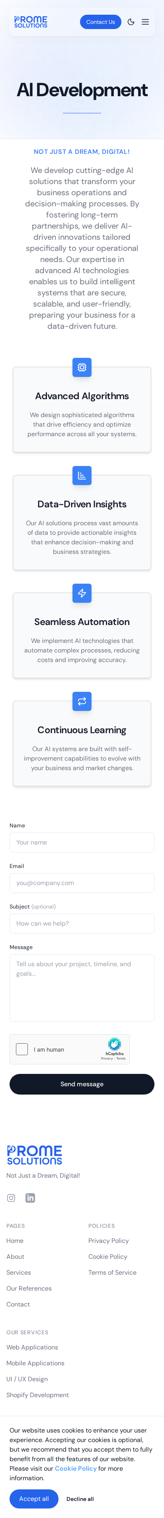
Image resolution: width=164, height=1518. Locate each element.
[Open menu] (145, 22)
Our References (29, 1288)
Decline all (80, 1498)
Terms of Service (112, 1272)
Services (18, 1272)
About (15, 1256)
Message (21, 947)
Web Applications (32, 1347)
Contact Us (100, 21)
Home (14, 1241)
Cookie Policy (107, 1256)
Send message (82, 1084)
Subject (33, 906)
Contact (18, 1304)
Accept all (34, 1499)
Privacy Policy (108, 1241)
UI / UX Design (27, 1379)
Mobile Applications (35, 1363)
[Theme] (131, 22)
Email (17, 866)
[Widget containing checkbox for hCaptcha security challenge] (70, 1049)
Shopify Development (37, 1395)
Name (17, 825)
